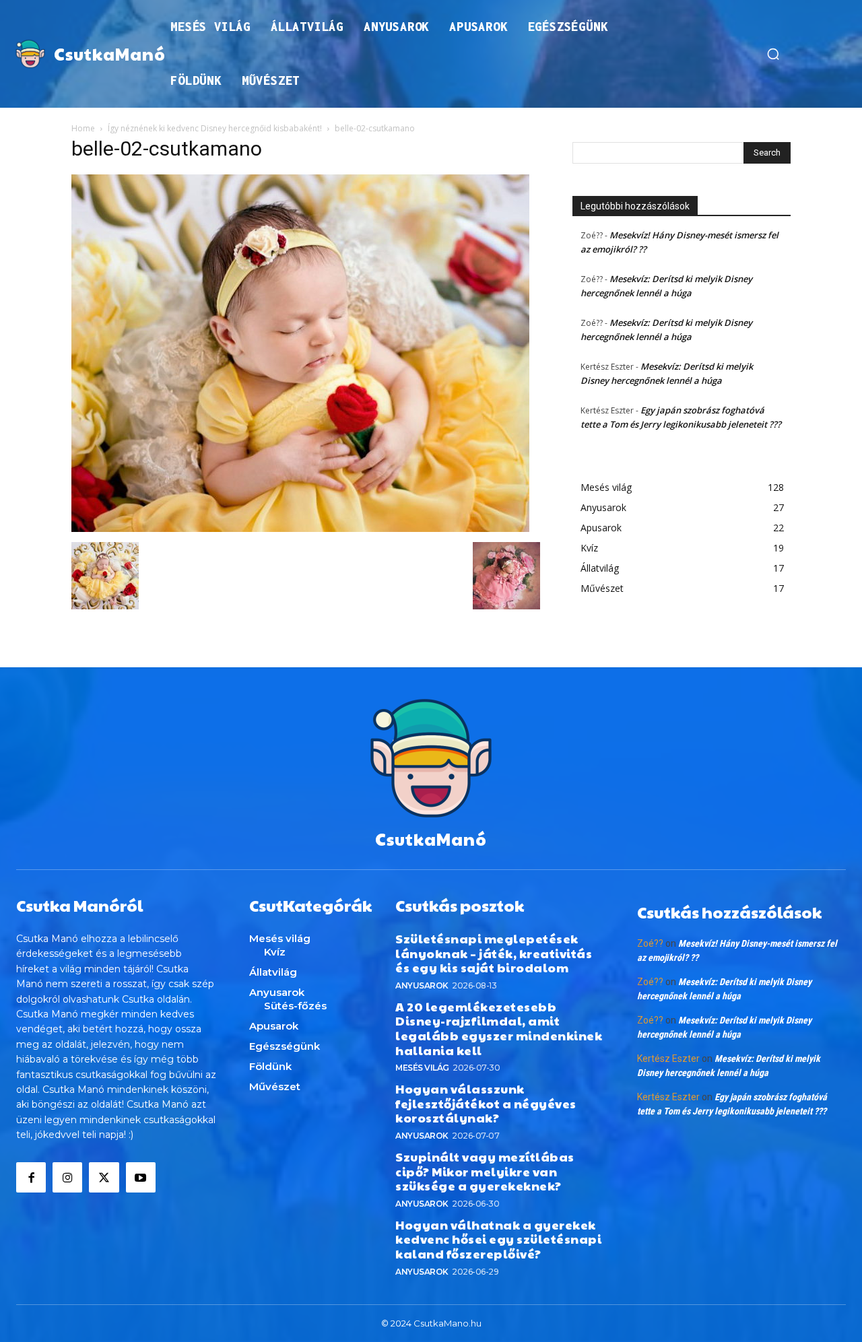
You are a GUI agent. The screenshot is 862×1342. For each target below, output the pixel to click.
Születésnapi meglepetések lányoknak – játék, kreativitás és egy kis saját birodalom (493, 953)
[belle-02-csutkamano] (300, 528)
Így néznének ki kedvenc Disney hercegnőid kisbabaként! (215, 128)
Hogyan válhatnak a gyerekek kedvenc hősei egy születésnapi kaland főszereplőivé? (498, 1239)
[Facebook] (31, 1177)
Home (83, 128)
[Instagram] (67, 1177)
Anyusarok (422, 985)
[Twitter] (104, 1177)
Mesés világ (422, 1068)
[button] (773, 53)
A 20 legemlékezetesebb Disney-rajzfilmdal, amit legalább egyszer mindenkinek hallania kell (498, 1028)
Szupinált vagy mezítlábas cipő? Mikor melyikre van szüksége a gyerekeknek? (484, 1171)
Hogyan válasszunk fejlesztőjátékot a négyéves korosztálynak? (485, 1103)
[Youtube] (141, 1177)
